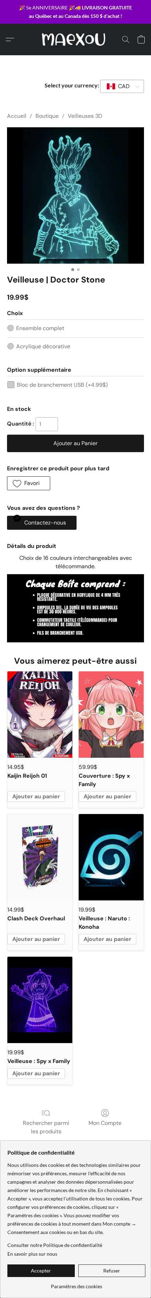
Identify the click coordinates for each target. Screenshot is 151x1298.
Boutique (47, 116)
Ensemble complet (40, 328)
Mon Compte (105, 1123)
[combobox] (122, 86)
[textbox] (121, 86)
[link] (76, 1284)
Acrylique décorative (43, 346)
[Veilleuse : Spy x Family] (39, 1000)
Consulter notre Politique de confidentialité (54, 1245)
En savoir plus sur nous (32, 1254)
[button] (75, 39)
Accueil (16, 116)
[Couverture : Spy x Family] (111, 714)
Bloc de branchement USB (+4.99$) (62, 384)
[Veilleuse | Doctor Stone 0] (75, 195)
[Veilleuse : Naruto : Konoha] (111, 857)
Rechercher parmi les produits (46, 1127)
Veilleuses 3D (85, 116)
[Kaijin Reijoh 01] (39, 714)
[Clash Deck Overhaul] (39, 857)
